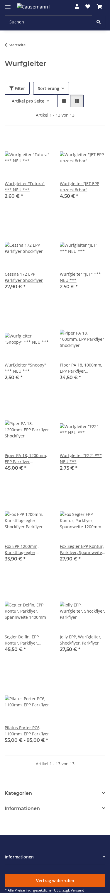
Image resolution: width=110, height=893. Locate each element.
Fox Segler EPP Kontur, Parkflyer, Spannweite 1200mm (82, 549)
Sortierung (48, 88)
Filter (19, 88)
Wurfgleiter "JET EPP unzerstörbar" (79, 186)
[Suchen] (98, 22)
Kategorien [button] (18, 793)
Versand (77, 890)
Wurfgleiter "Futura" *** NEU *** (25, 186)
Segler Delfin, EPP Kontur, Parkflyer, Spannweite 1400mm (25, 640)
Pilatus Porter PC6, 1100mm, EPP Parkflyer (27, 731)
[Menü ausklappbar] (8, 4)
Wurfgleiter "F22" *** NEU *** (81, 458)
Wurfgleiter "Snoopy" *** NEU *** (25, 368)
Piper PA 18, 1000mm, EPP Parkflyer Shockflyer (81, 368)
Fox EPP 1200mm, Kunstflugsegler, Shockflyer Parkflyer (24, 549)
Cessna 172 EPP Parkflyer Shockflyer (24, 277)
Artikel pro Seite (28, 101)
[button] (77, 6)
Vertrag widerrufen (55, 880)
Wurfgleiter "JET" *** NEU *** (80, 277)
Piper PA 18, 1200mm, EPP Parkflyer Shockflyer (26, 459)
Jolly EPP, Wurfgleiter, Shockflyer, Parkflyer (80, 640)
